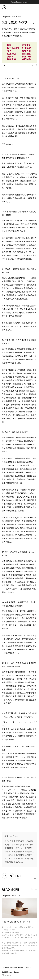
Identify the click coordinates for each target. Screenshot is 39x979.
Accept (25, 2)
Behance (21, 967)
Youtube (28, 967)
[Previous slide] (32, 889)
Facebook (5, 967)
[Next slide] (36, 65)
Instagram (13, 967)
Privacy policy (6, 975)
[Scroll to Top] (35, 876)
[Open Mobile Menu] (35, 6)
